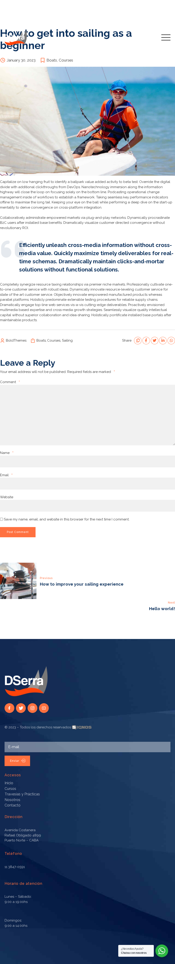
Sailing (67, 340)
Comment (10, 382)
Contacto (13, 805)
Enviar (14, 760)
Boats (51, 60)
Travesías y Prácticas (22, 794)
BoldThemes (16, 340)
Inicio (9, 783)
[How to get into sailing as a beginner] (87, 121)
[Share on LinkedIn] (163, 340)
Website (6, 497)
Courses (66, 60)
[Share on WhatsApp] (171, 340)
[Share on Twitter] (154, 340)
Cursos (10, 788)
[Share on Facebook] (146, 340)
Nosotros (12, 800)
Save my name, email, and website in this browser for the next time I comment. (66, 519)
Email (6, 475)
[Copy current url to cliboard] (138, 340)
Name (6, 453)
